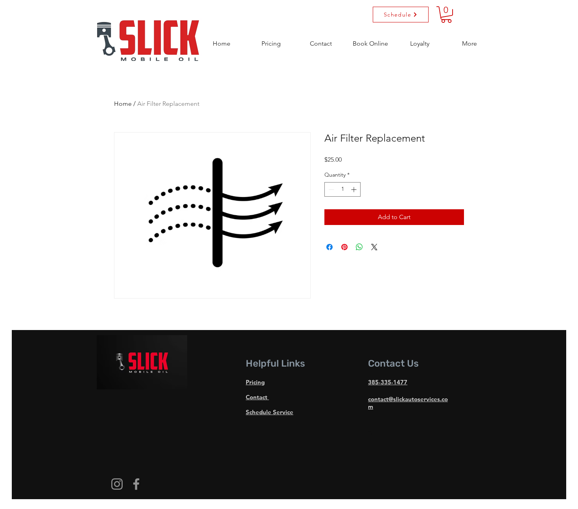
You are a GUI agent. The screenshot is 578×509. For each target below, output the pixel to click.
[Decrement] (330, 189)
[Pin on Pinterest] (344, 247)
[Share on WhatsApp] (359, 247)
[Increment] (354, 189)
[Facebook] (136, 484)
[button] (469, 40)
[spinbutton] (342, 189)
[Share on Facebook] (329, 247)
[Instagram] (117, 484)
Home (123, 103)
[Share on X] (374, 247)
